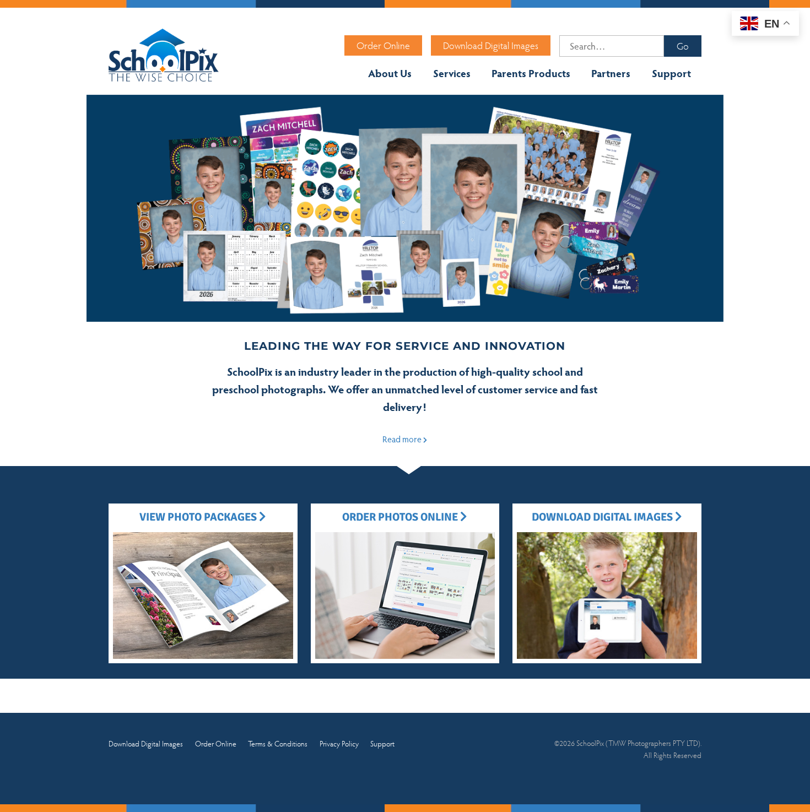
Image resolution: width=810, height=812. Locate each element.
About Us (390, 73)
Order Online (383, 45)
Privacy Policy (339, 743)
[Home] (164, 54)
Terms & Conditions (277, 743)
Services (452, 73)
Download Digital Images (490, 45)
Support (671, 73)
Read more (402, 439)
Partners (610, 73)
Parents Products (531, 73)
